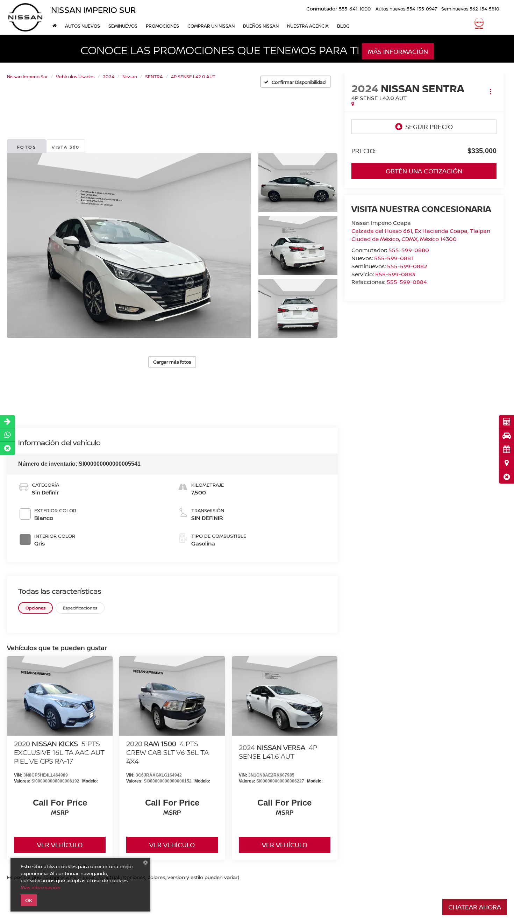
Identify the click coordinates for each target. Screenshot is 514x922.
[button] (506, 477)
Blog (343, 26)
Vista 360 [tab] (66, 147)
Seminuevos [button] (122, 26)
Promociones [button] (162, 26)
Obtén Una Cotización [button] (424, 171)
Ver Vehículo (60, 845)
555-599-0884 (407, 282)
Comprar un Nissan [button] (211, 26)
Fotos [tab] (26, 147)
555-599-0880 (408, 250)
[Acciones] (490, 92)
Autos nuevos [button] (82, 26)
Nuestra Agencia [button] (308, 26)
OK (28, 900)
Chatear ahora (474, 907)
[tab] (35, 608)
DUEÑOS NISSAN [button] (261, 26)
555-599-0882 (407, 266)
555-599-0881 (393, 258)
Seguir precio (429, 126)
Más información (398, 51)
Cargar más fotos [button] (172, 362)
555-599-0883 (395, 274)
